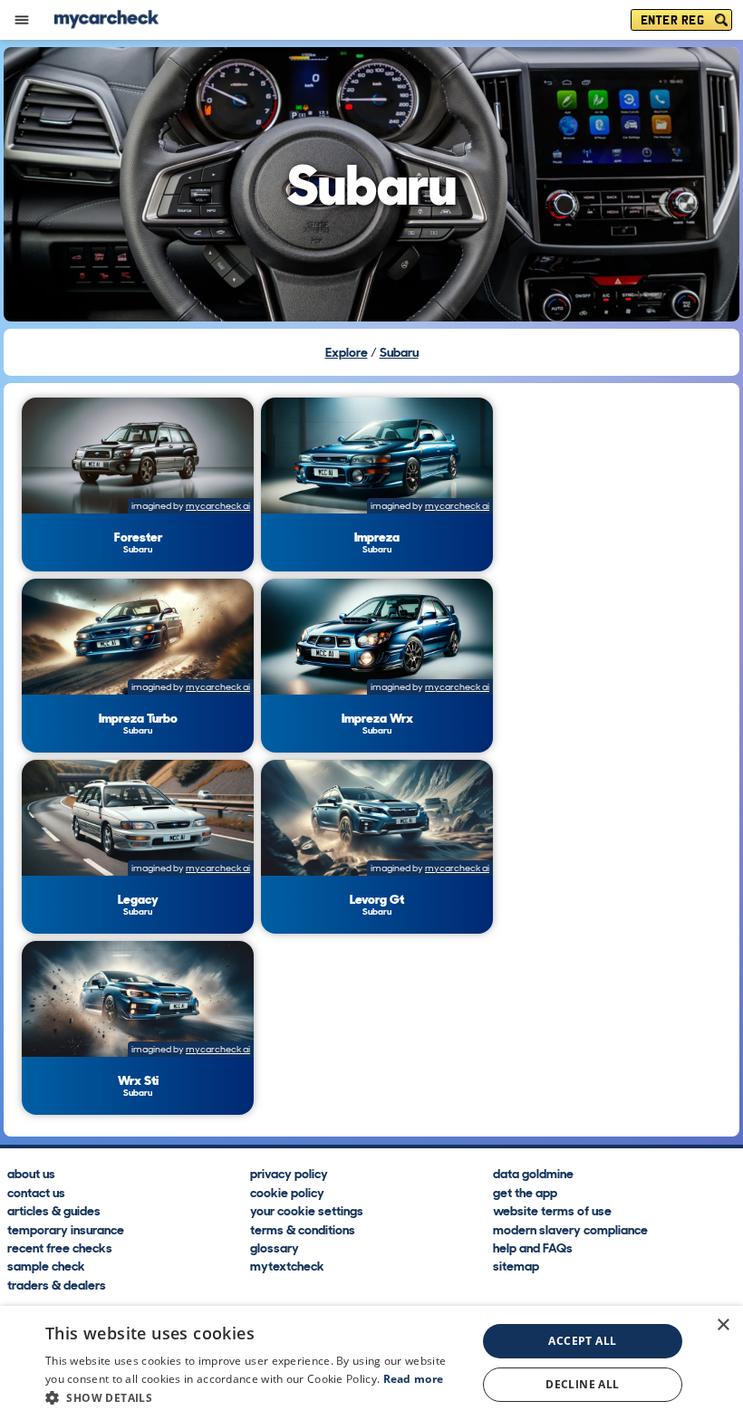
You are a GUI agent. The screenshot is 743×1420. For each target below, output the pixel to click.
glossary (274, 1247)
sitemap (516, 1265)
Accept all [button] (582, 1340)
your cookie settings (306, 1210)
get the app (525, 1192)
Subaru (399, 352)
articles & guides (54, 1210)
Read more (413, 1378)
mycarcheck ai (218, 506)
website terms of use (552, 1210)
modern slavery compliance (570, 1229)
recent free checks (59, 1247)
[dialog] (371, 1363)
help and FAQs (533, 1247)
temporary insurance (65, 1229)
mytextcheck (287, 1265)
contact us (36, 1192)
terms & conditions (302, 1229)
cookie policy (287, 1192)
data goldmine (533, 1173)
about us (31, 1173)
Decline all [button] (582, 1384)
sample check (46, 1265)
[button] (254, 1397)
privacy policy (289, 1173)
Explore (346, 352)
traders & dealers (56, 1284)
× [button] (722, 1325)
